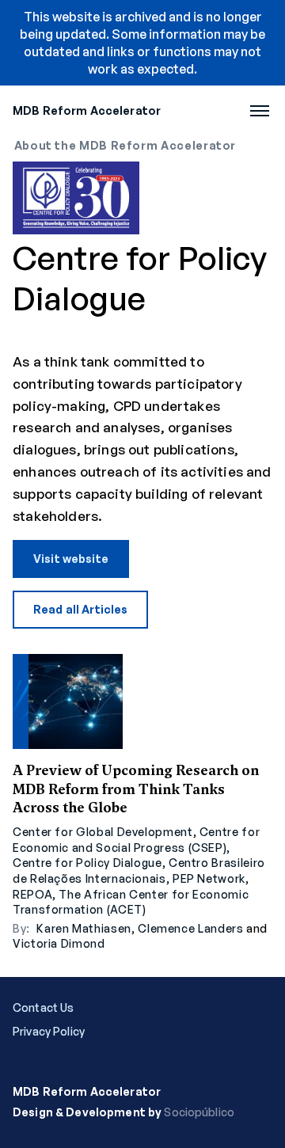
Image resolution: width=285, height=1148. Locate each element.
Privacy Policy (49, 1031)
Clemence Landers (190, 928)
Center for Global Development (103, 831)
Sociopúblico (199, 1112)
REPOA (32, 894)
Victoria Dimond (59, 943)
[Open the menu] (259, 111)
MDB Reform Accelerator (87, 110)
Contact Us (43, 1007)
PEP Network (209, 878)
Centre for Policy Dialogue (87, 862)
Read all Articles (80, 609)
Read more (142, 803)
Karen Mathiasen (83, 928)
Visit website (70, 558)
